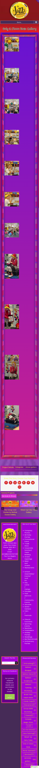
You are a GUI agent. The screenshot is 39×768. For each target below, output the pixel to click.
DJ (29, 726)
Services (29, 754)
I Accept (10, 696)
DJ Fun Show (29, 730)
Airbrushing (29, 664)
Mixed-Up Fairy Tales (30, 738)
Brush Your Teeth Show (30, 696)
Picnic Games (29, 751)
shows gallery (31, 467)
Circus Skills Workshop (30, 710)
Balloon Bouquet (30, 668)
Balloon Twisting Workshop (30, 687)
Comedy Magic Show (30, 720)
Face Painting (29, 733)
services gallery (30, 759)
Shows (29, 765)
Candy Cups (29, 701)
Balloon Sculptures (30, 679)
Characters (29, 705)
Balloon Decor (29, 674)
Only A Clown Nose (29, 745)
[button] (2, 508)
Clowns (29, 715)
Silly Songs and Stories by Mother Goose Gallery (10, 512)
